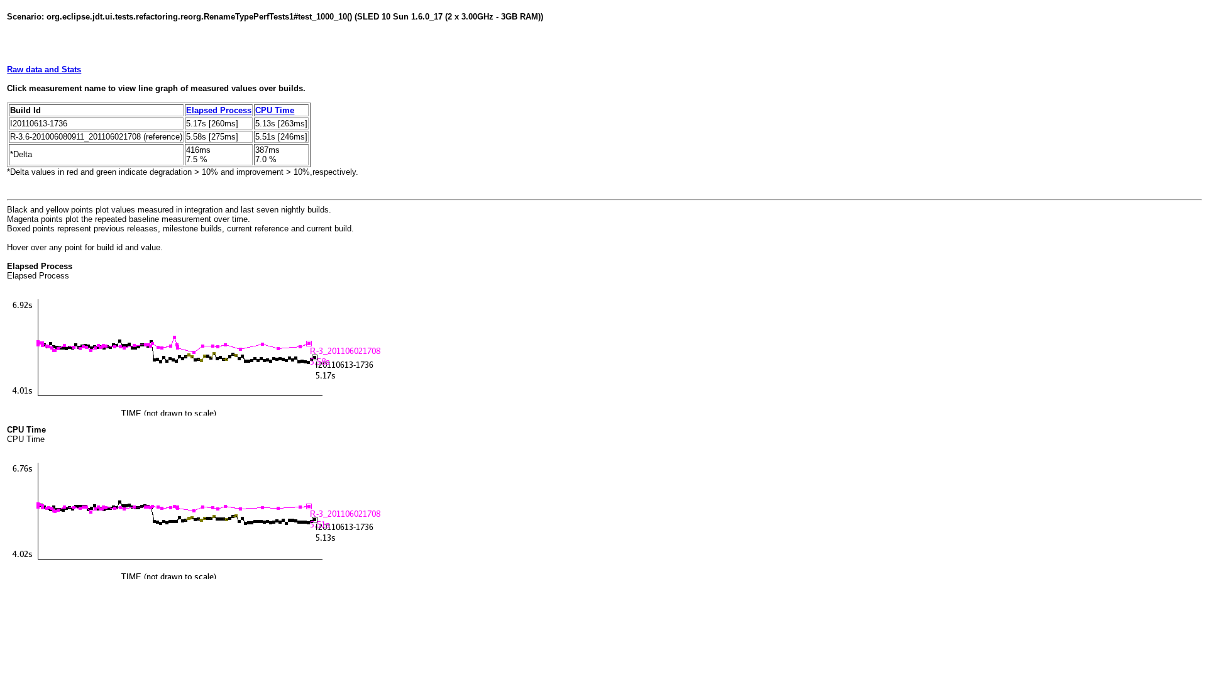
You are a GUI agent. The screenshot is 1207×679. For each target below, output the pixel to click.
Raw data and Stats (44, 69)
